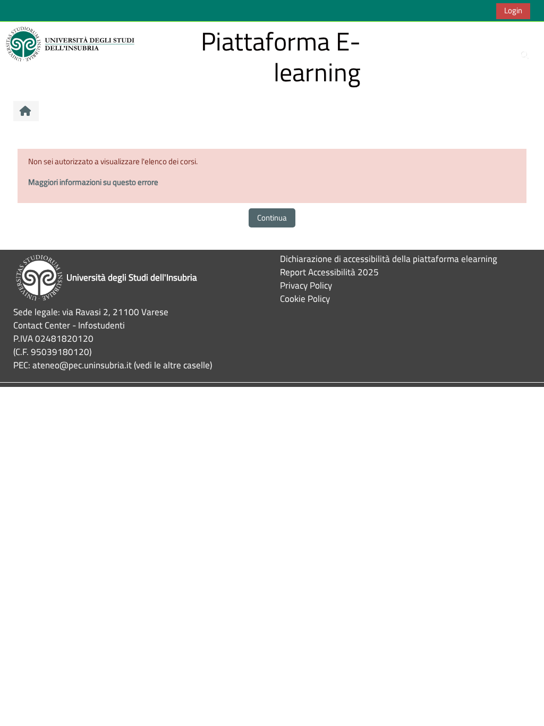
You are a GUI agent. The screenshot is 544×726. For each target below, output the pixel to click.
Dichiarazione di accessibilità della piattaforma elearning (388, 258)
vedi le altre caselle (173, 365)
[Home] (71, 43)
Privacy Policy (306, 285)
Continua (272, 218)
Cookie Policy (305, 298)
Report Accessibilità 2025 (329, 271)
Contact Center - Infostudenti (69, 325)
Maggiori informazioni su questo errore (93, 182)
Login (513, 10)
